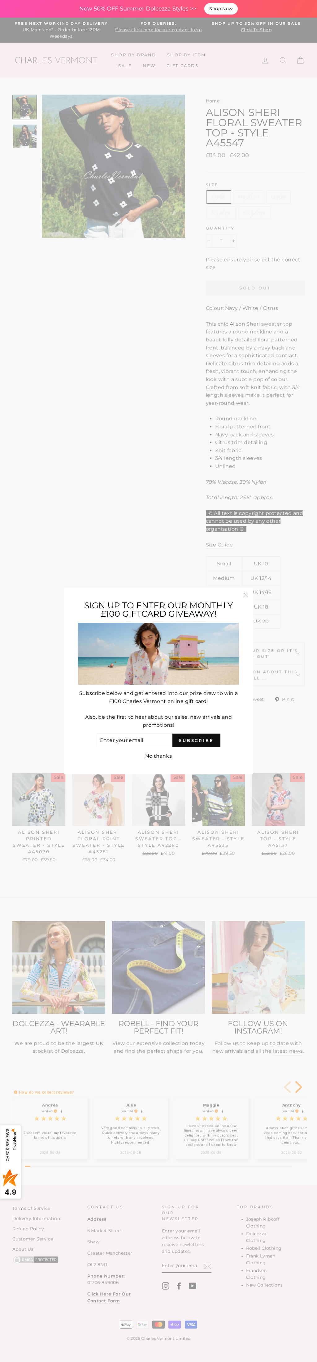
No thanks (158, 756)
